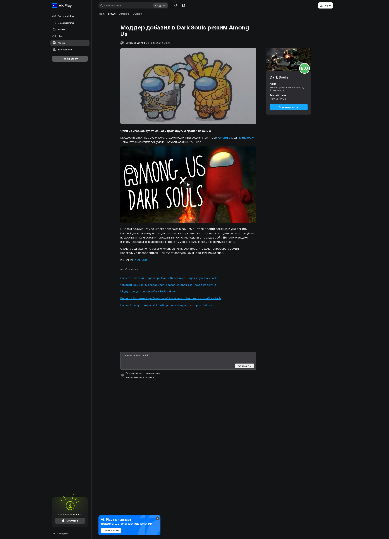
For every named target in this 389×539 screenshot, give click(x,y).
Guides (137, 13)
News (112, 13)
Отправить (244, 365)
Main (101, 13)
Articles (124, 13)
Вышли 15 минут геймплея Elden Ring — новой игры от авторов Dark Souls (167, 305)
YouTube (141, 259)
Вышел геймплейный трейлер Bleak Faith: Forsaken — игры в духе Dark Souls (168, 278)
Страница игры (288, 107)
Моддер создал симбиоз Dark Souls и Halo (147, 291)
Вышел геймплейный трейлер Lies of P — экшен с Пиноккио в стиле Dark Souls (170, 298)
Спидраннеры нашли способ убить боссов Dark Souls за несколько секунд (168, 285)
